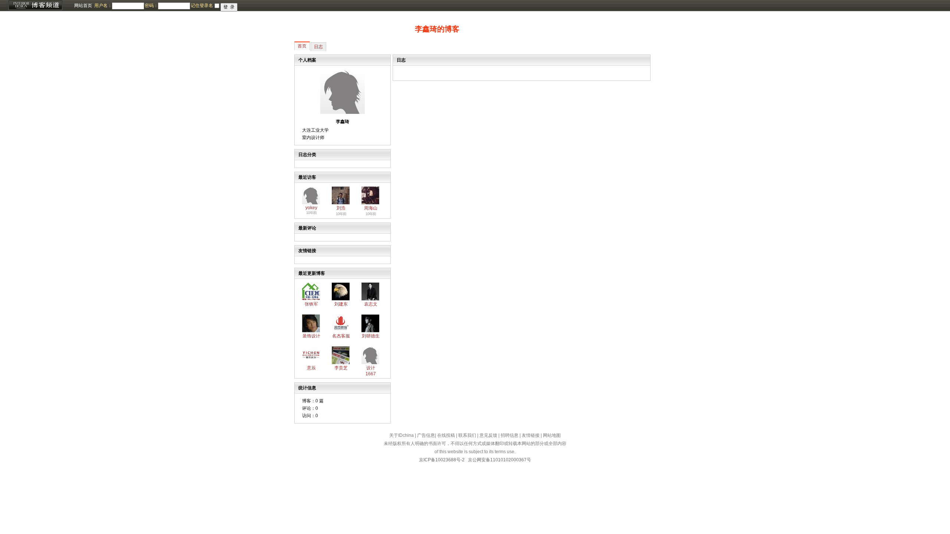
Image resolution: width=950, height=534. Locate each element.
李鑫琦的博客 (437, 29)
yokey (311, 207)
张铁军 (311, 304)
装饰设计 (311, 336)
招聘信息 (509, 435)
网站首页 (83, 5)
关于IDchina (401, 435)
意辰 (311, 367)
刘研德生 (371, 336)
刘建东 (341, 304)
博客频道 (35, 5)
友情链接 (531, 435)
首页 (302, 46)
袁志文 (370, 304)
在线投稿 (446, 435)
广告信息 (426, 435)
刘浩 (341, 208)
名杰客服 (341, 336)
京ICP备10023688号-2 (442, 459)
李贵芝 (341, 367)
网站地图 (552, 435)
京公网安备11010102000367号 (499, 459)
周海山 (370, 208)
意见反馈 (488, 435)
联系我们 (467, 435)
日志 (318, 46)
